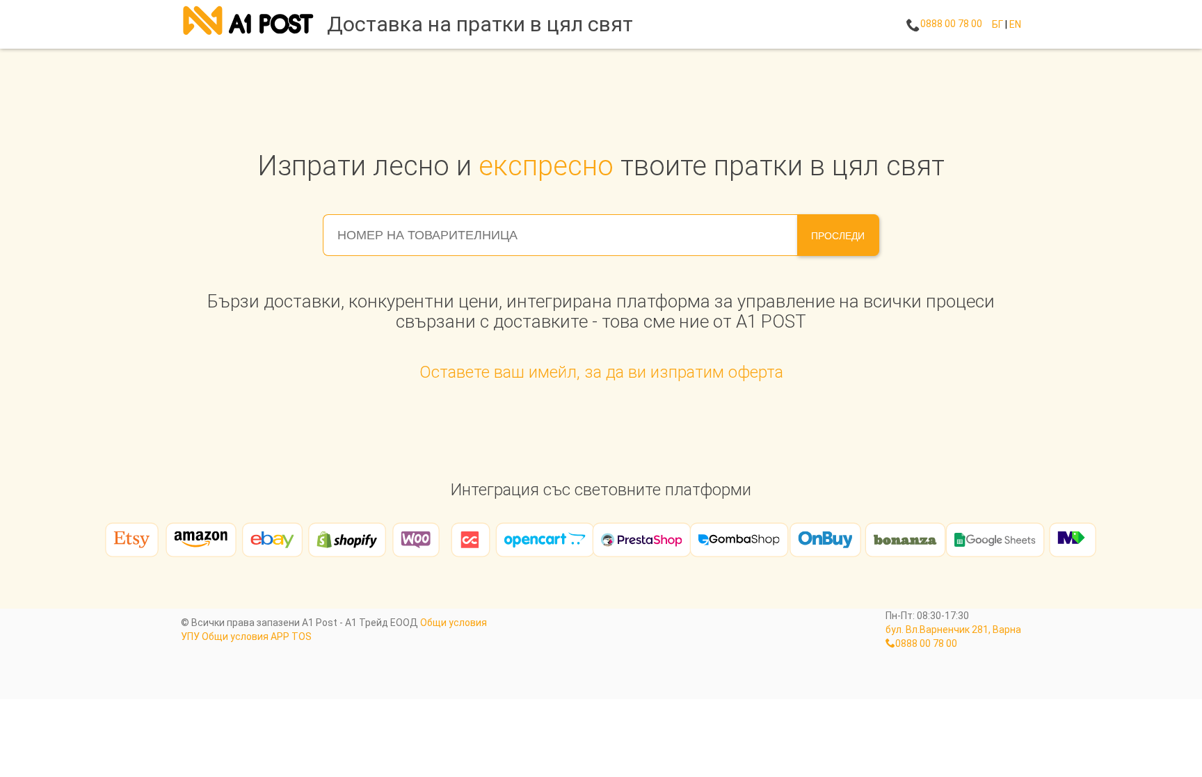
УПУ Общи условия (225, 636)
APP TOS (291, 636)
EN (1015, 24)
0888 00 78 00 (951, 23)
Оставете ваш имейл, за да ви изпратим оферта (601, 372)
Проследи (838, 235)
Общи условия (453, 622)
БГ (997, 24)
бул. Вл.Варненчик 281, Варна (953, 629)
